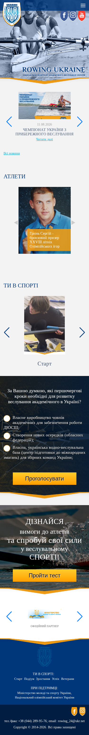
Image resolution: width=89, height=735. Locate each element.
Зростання (43, 679)
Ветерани (67, 679)
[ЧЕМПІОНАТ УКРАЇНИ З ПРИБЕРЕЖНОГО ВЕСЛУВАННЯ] (45, 105)
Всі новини (12, 153)
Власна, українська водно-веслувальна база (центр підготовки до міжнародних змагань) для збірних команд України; (44, 452)
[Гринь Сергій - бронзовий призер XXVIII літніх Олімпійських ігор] (45, 252)
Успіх (55, 679)
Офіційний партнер (45, 626)
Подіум (29, 679)
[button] (9, 121)
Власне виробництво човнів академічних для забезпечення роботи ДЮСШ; (43, 422)
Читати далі (44, 139)
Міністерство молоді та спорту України (44, 693)
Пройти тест (45, 575)
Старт (44, 363)
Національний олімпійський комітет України (44, 697)
